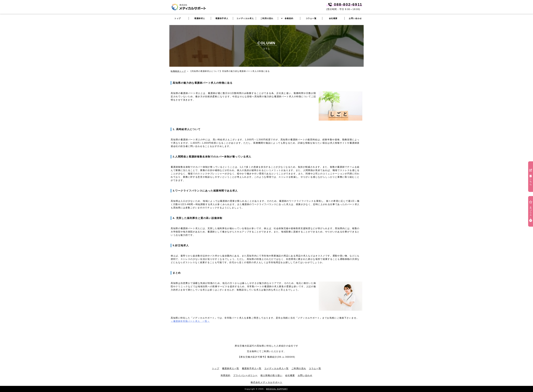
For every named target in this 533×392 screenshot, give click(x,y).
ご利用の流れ (298, 368)
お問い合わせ (355, 18)
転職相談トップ (178, 71)
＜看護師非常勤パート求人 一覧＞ (190, 321)
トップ (215, 368)
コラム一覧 (315, 368)
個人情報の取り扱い (271, 375)
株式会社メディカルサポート (266, 382)
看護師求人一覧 (230, 368)
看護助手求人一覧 (252, 368)
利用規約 (225, 375)
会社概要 (290, 375)
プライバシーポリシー (245, 375)
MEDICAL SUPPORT (276, 389)
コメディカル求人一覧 (276, 368)
